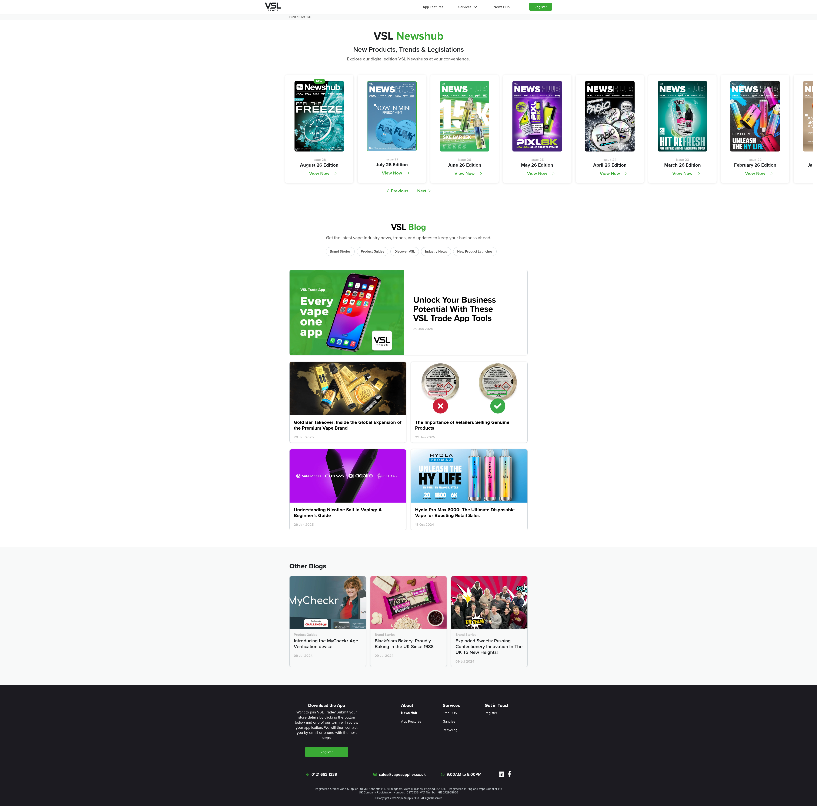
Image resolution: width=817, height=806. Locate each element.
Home (292, 17)
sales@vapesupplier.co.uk (402, 774)
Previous (399, 190)
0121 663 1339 (324, 774)
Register (540, 6)
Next (421, 190)
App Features (433, 7)
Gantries (449, 721)
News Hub (502, 7)
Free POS (450, 713)
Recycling (450, 730)
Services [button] (464, 7)
